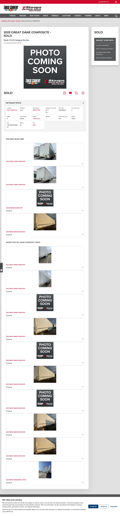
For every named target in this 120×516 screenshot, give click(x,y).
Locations (66, 16)
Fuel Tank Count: (75, 108)
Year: (34, 123)
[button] (116, 1)
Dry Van (18, 21)
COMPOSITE (36, 118)
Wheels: (22, 123)
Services (55, 16)
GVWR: (8, 116)
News (106, 16)
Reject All (104, 506)
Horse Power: (23, 116)
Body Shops (34, 16)
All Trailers (11, 21)
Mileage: (48, 116)
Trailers (22, 16)
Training (88, 16)
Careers (77, 16)
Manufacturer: (36, 108)
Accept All (93, 506)
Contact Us (104, 2)
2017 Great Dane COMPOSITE (15, 264)
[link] (65, 93)
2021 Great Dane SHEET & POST (16, 480)
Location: (9, 108)
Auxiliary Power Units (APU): (51, 109)
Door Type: (61, 108)
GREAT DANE (36, 110)
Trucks (12, 16)
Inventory (4, 21)
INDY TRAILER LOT (12, 110)
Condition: (22, 108)
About (97, 16)
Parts (45, 16)
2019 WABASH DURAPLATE (14, 208)
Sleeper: (73, 116)
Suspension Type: (63, 116)
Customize (113, 506)
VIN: (8, 123)
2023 (34, 125)
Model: (34, 116)
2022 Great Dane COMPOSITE (15, 161)
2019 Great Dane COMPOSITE (15, 232)
